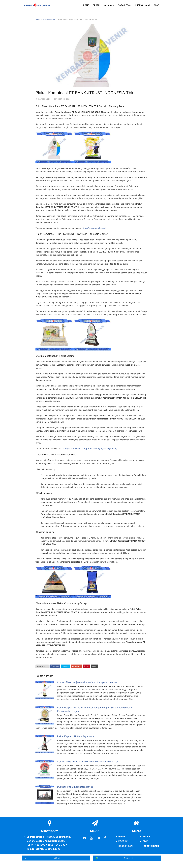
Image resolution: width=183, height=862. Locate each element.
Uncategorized (49, 19)
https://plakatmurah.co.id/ (94, 228)
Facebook (55, 666)
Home (86, 5)
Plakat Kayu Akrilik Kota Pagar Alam (75, 736)
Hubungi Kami (142, 5)
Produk (108, 5)
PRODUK (122, 841)
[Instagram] (98, 838)
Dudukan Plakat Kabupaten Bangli (75, 787)
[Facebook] (105, 838)
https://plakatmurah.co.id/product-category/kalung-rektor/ (89, 448)
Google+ (77, 666)
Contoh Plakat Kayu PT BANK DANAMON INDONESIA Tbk (87, 761)
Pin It (87, 666)
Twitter (66, 666)
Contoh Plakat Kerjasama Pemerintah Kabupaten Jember (87, 682)
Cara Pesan (124, 5)
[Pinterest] (84, 838)
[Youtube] (91, 838)
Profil (96, 5)
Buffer (94, 666)
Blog (156, 5)
